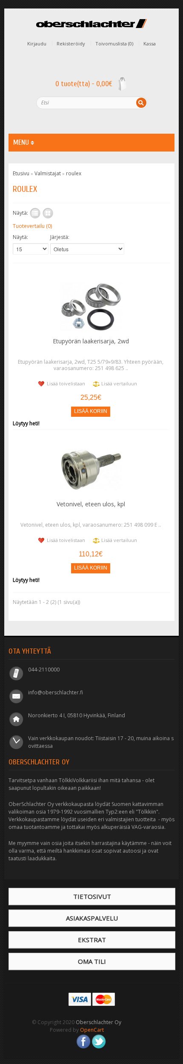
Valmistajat (47, 173)
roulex (73, 173)
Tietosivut (92, 896)
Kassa (149, 43)
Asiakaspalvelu (92, 918)
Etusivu (21, 173)
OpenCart (92, 1029)
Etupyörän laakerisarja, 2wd (91, 341)
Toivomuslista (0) (114, 43)
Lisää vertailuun (119, 383)
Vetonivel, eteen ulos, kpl (91, 504)
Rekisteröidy (71, 43)
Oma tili (92, 961)
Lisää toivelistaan (66, 383)
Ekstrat (92, 939)
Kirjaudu (36, 43)
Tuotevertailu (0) (32, 226)
